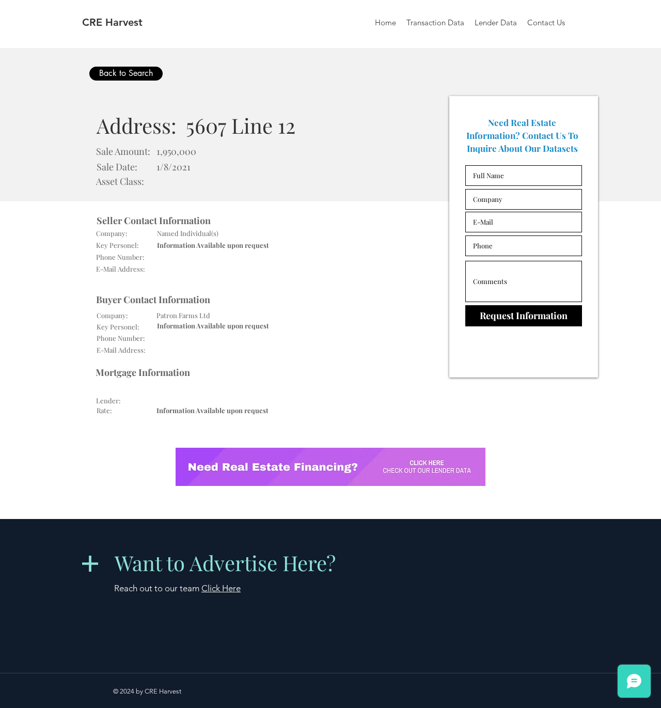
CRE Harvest (112, 22)
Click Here (221, 588)
